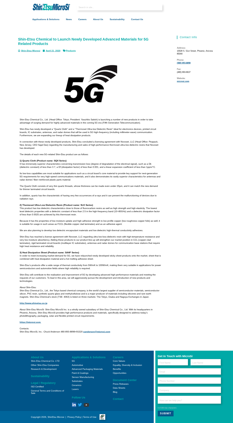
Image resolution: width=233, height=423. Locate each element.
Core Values (119, 361)
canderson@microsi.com (96, 331)
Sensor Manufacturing (83, 377)
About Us (37, 357)
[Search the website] (119, 7)
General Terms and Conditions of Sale (47, 391)
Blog (115, 392)
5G (73, 361)
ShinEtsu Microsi (56, 417)
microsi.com (183, 81)
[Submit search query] (157, 7)
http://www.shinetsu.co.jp (33, 303)
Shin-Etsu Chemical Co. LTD (45, 361)
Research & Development (44, 369)
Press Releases (121, 384)
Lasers (75, 389)
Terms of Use (89, 417)
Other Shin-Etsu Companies (45, 365)
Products (71, 50)
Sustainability (40, 376)
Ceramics (76, 385)
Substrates (77, 381)
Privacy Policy (74, 417)
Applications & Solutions (89, 357)
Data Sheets (119, 388)
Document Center (125, 380)
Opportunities (119, 373)
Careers (118, 357)
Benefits (117, 369)
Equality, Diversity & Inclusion (127, 365)
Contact (118, 399)
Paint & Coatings (80, 373)
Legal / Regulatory (43, 383)
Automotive (77, 365)
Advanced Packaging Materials (87, 369)
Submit (165, 413)
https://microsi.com (30, 322)
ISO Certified (37, 386)
